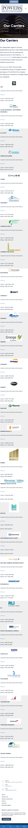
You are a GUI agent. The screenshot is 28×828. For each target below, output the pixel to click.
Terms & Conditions (7, 799)
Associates (5, 797)
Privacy (4, 801)
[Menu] (25, 8)
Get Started (6, 819)
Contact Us (14, 1)
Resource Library (6, 805)
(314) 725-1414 (8, 786)
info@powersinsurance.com (10, 790)
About (3, 794)
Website (2, 94)
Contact (4, 803)
